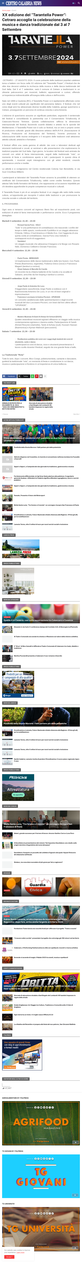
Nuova (5, 414)
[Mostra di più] (45, 376)
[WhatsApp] (32, 376)
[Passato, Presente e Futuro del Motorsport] (7, 498)
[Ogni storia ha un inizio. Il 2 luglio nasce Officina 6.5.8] (7, 1017)
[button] (3, 3)
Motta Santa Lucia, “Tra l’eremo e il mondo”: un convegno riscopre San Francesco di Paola (46, 505)
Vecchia (76, 414)
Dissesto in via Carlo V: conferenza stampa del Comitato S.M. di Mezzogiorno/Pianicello (46, 627)
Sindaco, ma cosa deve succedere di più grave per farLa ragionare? (38, 862)
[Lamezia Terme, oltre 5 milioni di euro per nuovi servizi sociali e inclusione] (7, 526)
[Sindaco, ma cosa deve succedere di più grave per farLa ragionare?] (7, 864)
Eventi (14, 10)
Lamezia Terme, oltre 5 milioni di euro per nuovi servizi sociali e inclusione (41, 524)
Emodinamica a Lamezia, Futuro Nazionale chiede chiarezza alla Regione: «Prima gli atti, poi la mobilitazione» (46, 516)
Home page (6, 10)
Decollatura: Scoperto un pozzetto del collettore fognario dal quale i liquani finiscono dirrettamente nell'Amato (45, 853)
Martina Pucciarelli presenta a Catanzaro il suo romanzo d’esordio (38, 656)
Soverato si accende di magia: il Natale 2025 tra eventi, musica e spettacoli (41, 957)
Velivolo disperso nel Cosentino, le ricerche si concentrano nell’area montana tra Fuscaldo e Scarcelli (47, 458)
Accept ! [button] (9, 1257)
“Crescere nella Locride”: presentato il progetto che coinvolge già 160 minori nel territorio (46, 938)
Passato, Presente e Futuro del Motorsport (29, 495)
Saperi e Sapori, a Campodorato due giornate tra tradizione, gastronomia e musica (44, 466)
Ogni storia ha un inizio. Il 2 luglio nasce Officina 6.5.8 (33, 1015)
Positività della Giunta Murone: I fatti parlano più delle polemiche (37, 447)
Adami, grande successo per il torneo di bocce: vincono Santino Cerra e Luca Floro (44, 833)
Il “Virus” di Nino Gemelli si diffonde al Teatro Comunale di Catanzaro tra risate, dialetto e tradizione (46, 647)
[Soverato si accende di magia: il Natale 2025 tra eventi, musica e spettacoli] (7, 959)
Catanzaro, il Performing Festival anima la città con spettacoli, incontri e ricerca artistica (46, 948)
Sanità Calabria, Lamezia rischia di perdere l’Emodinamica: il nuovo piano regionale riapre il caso (46, 760)
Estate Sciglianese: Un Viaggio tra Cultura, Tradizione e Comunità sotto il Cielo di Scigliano (43, 1006)
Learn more (20, 1252)
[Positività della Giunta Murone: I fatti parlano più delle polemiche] (7, 449)
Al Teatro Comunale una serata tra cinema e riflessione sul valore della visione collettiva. (46, 636)
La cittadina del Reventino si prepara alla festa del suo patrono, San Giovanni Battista (44, 1024)
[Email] (41, 376)
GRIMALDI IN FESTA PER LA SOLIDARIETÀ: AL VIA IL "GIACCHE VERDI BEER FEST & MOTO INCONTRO (13, 406)
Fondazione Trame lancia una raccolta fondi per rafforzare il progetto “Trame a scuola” (45, 928)
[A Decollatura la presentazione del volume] (7, 845)
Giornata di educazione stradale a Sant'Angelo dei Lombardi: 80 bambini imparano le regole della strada (41, 406)
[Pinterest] (37, 376)
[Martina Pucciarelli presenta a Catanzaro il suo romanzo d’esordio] (7, 658)
